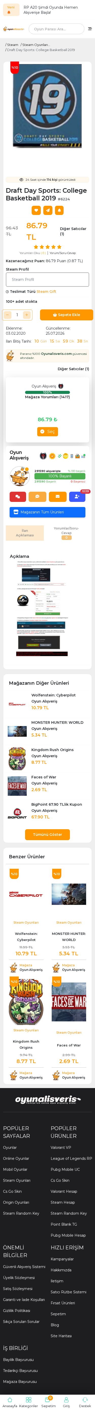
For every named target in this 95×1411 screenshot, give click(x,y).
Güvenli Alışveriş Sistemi (24, 1266)
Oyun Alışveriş (45, 386)
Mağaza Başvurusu (20, 1381)
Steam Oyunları (16, 1180)
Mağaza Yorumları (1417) (47, 397)
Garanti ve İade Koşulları (24, 1299)
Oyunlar (10, 1147)
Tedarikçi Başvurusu (20, 1370)
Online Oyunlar (16, 1158)
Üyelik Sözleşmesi (19, 1277)
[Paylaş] (47, 210)
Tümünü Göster (47, 834)
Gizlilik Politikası (16, 1310)
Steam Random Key (21, 1213)
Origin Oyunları (16, 1202)
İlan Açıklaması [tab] (25, 533)
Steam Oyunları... (36, 45)
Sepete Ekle (68, 314)
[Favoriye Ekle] (36, 210)
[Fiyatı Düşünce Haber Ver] (59, 210)
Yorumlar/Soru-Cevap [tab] (66, 532)
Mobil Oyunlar (15, 1169)
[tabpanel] (47, 604)
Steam (12, 45)
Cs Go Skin (12, 1191)
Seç (50, 431)
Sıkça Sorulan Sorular (21, 1321)
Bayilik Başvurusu (18, 1359)
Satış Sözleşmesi (17, 1288)
